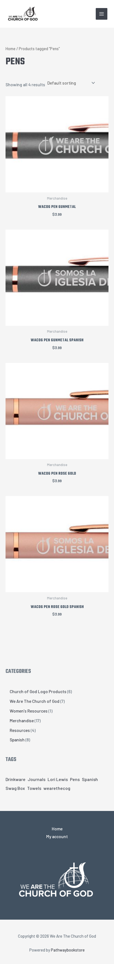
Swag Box (15, 788)
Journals (36, 779)
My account (57, 836)
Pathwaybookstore (68, 949)
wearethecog (56, 788)
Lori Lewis (58, 779)
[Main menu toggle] (101, 14)
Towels (34, 788)
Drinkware (15, 779)
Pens (75, 779)
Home (10, 48)
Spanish (90, 779)
